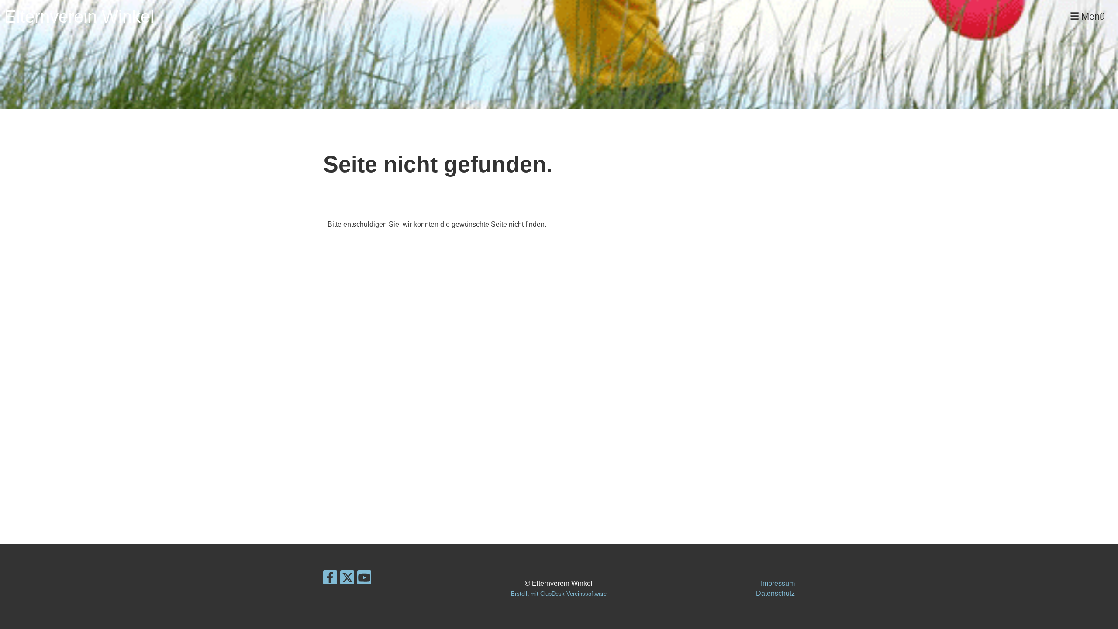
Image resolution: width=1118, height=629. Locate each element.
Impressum (778, 583)
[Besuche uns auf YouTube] (364, 580)
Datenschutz (775, 593)
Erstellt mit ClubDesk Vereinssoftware (559, 594)
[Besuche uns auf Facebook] (330, 580)
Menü (1092, 16)
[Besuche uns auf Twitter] (347, 580)
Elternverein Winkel (79, 16)
